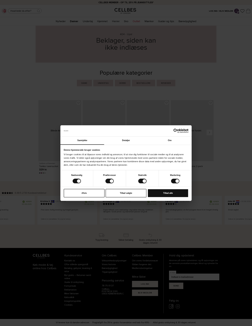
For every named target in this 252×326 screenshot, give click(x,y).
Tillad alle (168, 193)
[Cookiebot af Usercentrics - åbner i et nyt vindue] (175, 131)
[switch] (109, 181)
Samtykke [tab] (82, 140)
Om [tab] (170, 140)
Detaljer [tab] (126, 140)
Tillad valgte (126, 193)
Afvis (84, 193)
